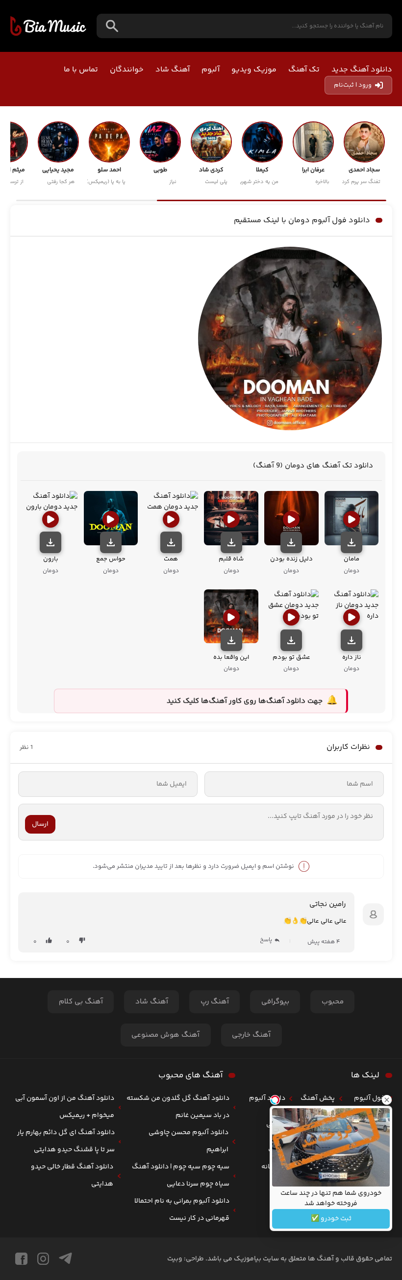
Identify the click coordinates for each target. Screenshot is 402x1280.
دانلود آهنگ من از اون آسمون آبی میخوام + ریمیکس (64, 1107)
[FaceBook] (21, 1259)
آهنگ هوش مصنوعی (165, 1035)
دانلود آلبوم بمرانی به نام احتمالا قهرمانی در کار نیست (181, 1210)
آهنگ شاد (172, 70)
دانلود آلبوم (267, 1098)
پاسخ (266, 940)
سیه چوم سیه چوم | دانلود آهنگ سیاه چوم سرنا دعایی (180, 1175)
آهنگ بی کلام (81, 1001)
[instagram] (43, 1259)
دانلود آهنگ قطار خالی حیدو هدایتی (72, 1175)
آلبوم (210, 70)
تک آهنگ (304, 70)
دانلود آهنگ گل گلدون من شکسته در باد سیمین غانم (177, 1107)
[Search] (112, 26)
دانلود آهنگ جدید (361, 70)
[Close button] (387, 1100)
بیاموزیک (48, 26)
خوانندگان (127, 70)
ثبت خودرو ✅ (331, 1218)
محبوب (333, 1001)
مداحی (275, 1124)
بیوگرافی (275, 1001)
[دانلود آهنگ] (351, 542)
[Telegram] (65, 1259)
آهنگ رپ (215, 1001)
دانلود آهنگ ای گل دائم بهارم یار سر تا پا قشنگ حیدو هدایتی (66, 1141)
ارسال (40, 824)
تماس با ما (81, 70)
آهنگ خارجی (251, 1035)
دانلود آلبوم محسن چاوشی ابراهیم (188, 1141)
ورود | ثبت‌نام (353, 85)
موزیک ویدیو (253, 70)
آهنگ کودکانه (273, 1158)
